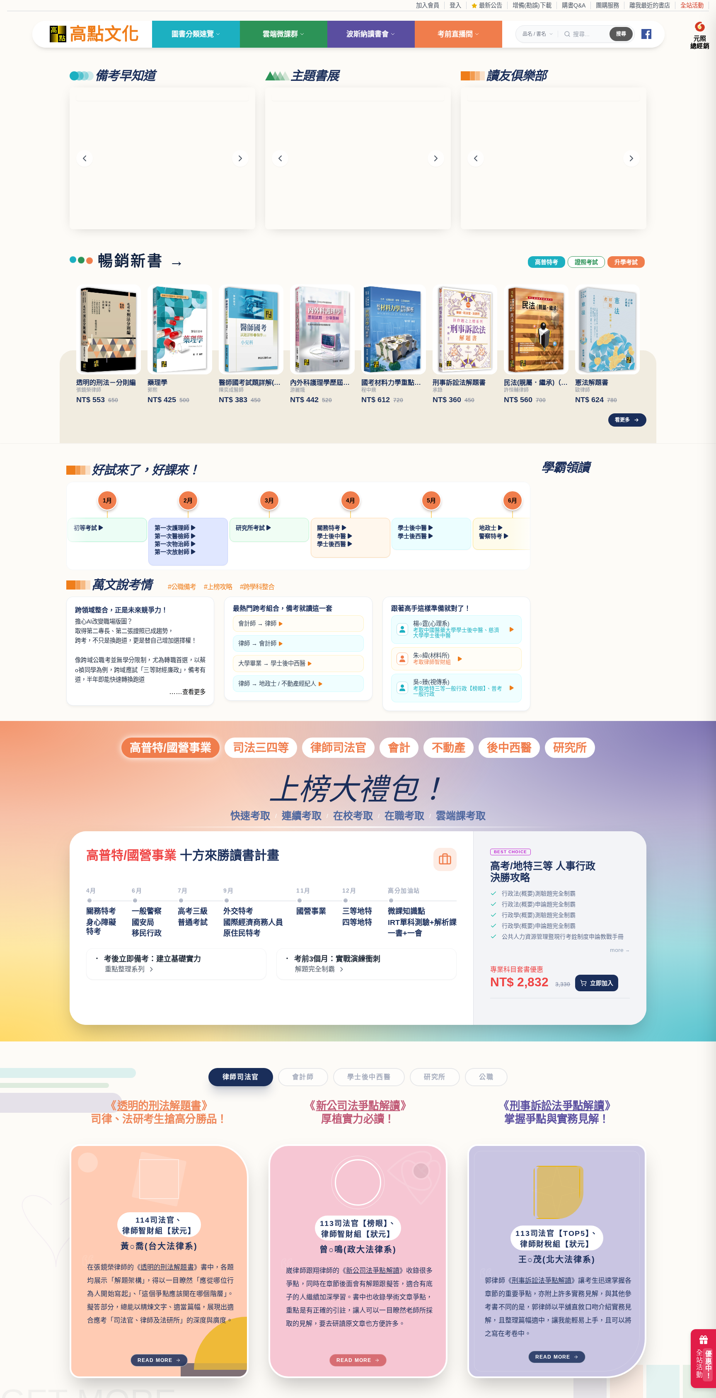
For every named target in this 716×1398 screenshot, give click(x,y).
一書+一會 (405, 933)
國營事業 (311, 911)
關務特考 (329, 527)
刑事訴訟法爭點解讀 (557, 1106)
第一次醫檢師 (173, 536)
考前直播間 (455, 34)
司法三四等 (261, 747)
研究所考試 (251, 527)
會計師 (247, 623)
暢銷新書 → (142, 261)
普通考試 (193, 922)
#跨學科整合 (257, 587)
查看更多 (194, 692)
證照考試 (586, 262)
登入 (455, 5)
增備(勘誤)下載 (532, 5)
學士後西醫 (332, 544)
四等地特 (357, 922)
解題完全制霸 (315, 969)
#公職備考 (182, 587)
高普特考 (546, 262)
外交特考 (238, 911)
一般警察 (147, 911)
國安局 (143, 922)
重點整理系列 (125, 969)
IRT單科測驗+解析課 (422, 922)
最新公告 (489, 5)
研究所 (570, 747)
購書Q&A (573, 5)
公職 (486, 1076)
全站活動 (692, 5)
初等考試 (86, 527)
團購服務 (607, 5)
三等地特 (357, 911)
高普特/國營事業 (170, 747)
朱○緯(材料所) (432, 659)
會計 (399, 747)
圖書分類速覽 (193, 34)
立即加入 (601, 983)
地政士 (488, 527)
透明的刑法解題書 (159, 1106)
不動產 (448, 747)
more (617, 950)
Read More (155, 1360)
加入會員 (427, 5)
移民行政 (147, 933)
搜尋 (621, 34)
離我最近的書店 (649, 5)
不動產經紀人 (298, 684)
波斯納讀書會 (367, 34)
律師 (270, 623)
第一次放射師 (173, 552)
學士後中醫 (332, 536)
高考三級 (193, 911)
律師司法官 (338, 747)
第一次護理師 (173, 527)
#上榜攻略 (218, 587)
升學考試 (626, 262)
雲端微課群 (280, 34)
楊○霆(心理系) (456, 629)
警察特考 (491, 536)
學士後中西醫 (288, 663)
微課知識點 (406, 911)
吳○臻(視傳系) (457, 688)
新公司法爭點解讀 (358, 1106)
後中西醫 (509, 747)
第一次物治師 (173, 544)
